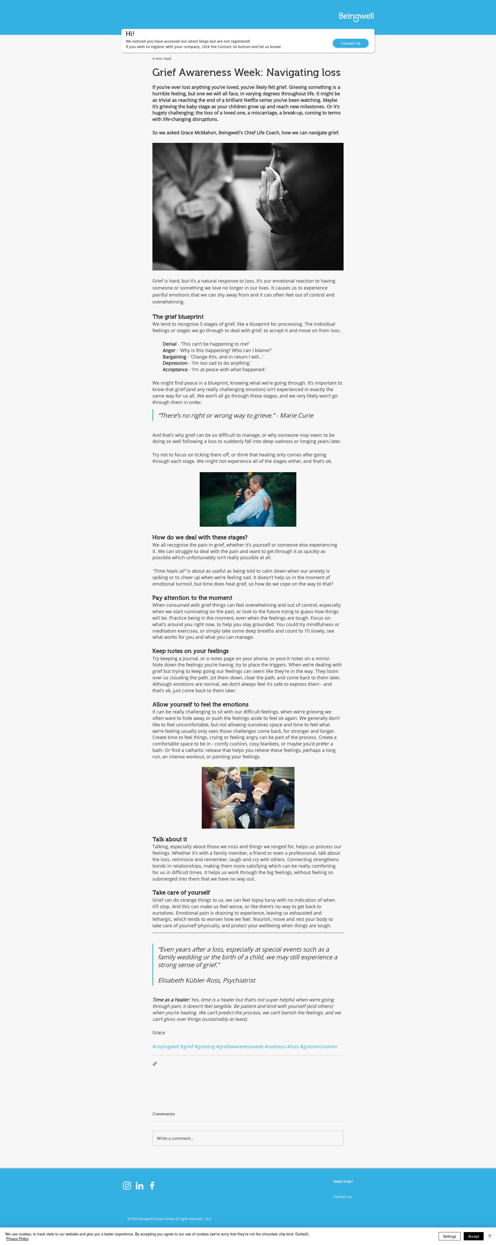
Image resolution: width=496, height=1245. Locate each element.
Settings (449, 1236)
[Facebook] (152, 1185)
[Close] (490, 1236)
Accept (473, 1236)
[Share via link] (154, 1063)
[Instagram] (126, 1185)
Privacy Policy (17, 1238)
